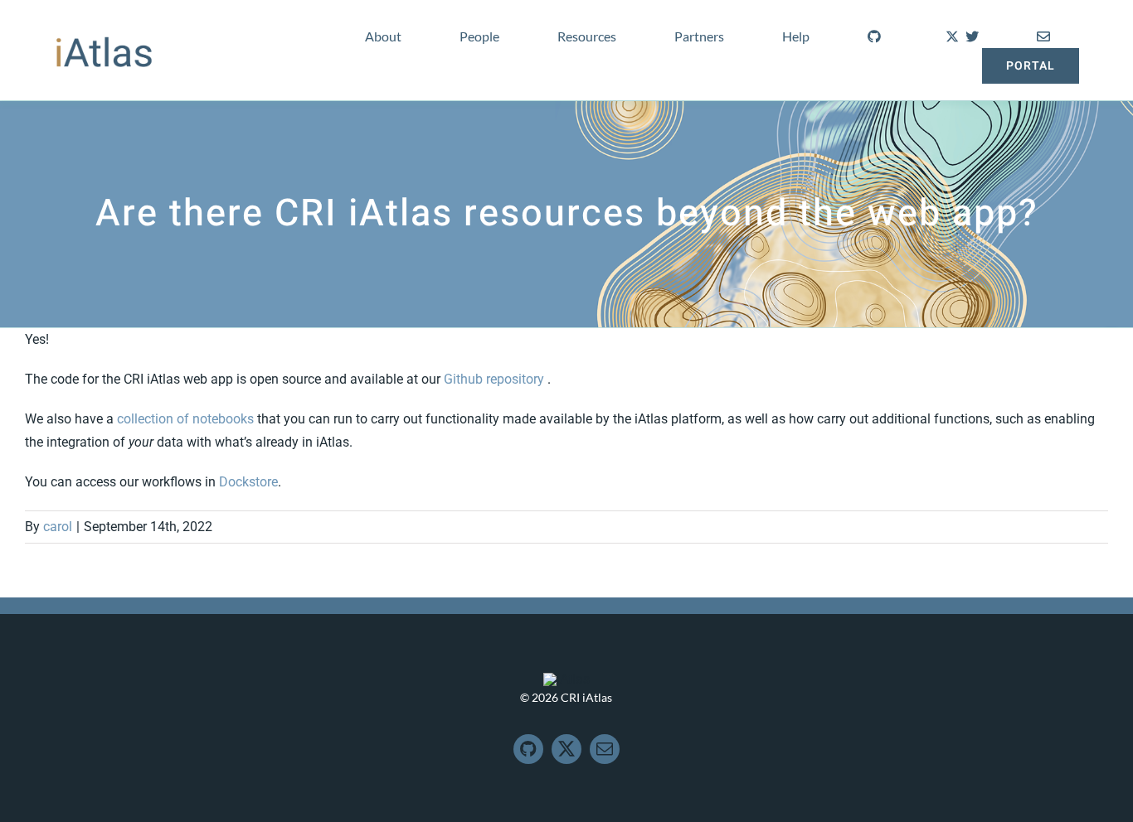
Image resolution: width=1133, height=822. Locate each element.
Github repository (495, 379)
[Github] (528, 749)
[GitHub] (874, 34)
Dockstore (248, 482)
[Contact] (1043, 34)
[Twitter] (959, 34)
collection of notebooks (185, 419)
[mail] (605, 749)
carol (57, 526)
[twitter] (566, 749)
